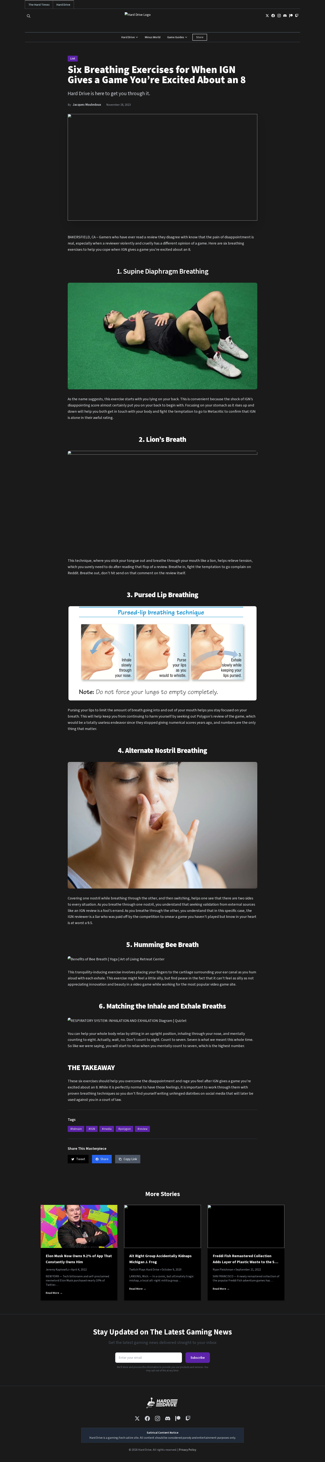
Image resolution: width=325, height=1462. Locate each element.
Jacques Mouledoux (87, 104)
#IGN (92, 1129)
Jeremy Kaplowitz (57, 1270)
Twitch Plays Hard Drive (144, 1270)
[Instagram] (279, 15)
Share (104, 1159)
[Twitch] (296, 15)
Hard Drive (63, 4)
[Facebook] (273, 15)
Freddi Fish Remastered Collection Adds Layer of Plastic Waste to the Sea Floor (246, 1262)
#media (107, 1129)
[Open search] (29, 16)
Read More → (54, 1293)
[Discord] (285, 15)
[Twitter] (267, 15)
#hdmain (76, 1129)
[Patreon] (291, 15)
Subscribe (198, 1357)
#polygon (124, 1129)
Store (199, 37)
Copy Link (130, 1159)
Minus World (152, 37)
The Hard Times (38, 4)
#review (142, 1129)
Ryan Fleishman (223, 1270)
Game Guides (175, 37)
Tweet (80, 1159)
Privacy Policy (187, 1450)
